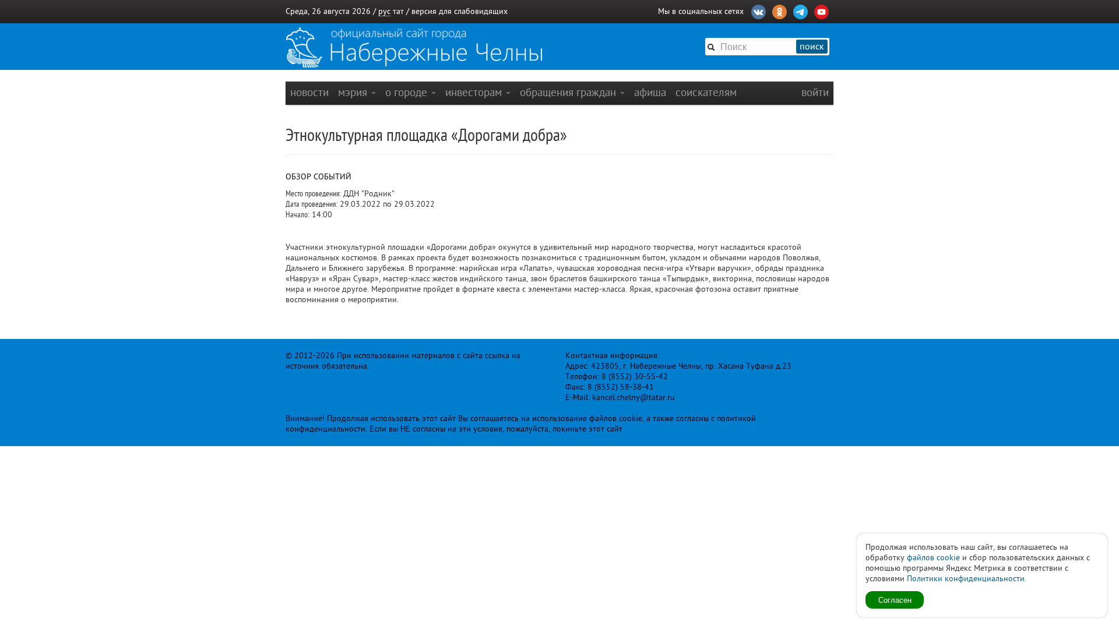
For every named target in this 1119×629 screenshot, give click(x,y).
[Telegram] (800, 10)
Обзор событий (318, 176)
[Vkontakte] (758, 10)
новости (309, 92)
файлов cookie (933, 557)
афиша (650, 92)
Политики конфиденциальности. (966, 578)
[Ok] (779, 10)
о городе (407, 92)
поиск (812, 46)
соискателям (706, 92)
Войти (815, 92)
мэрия (354, 92)
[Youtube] (821, 10)
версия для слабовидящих (459, 11)
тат (398, 11)
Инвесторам (475, 92)
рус (384, 11)
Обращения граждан (569, 92)
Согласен (895, 599)
